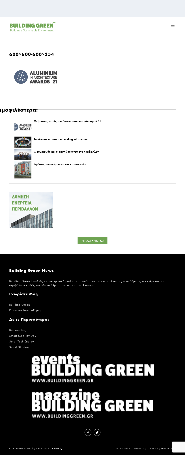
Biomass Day (18, 330)
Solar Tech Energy (21, 341)
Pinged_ (57, 448)
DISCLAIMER (168, 448)
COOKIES (152, 448)
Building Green (19, 304)
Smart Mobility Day (22, 335)
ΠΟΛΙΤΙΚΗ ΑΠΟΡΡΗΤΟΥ (130, 448)
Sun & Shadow (19, 347)
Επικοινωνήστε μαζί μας (25, 310)
